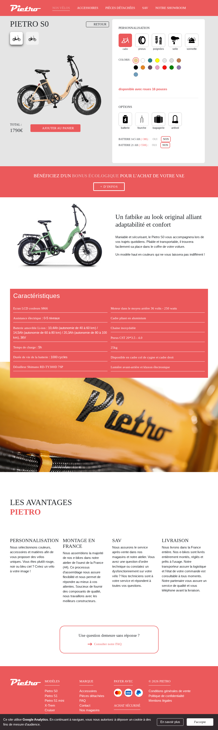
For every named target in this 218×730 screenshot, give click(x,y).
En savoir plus (170, 722)
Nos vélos (61, 8)
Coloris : (125, 59)
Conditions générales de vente (170, 691)
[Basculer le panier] (202, 8)
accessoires (87, 8)
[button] (17, 237)
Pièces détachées (91, 696)
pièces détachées (120, 8)
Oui (155, 139)
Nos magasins (89, 710)
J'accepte (200, 722)
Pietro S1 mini (54, 700)
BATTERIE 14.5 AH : (134, 139)
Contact (84, 705)
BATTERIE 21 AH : (133, 145)
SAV (145, 8)
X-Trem (50, 705)
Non (166, 139)
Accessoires (88, 691)
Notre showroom (170, 8)
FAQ (82, 700)
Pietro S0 (51, 691)
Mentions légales (160, 700)
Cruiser (50, 710)
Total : (16, 124)
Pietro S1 (51, 696)
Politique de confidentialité (166, 696)
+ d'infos (109, 186)
